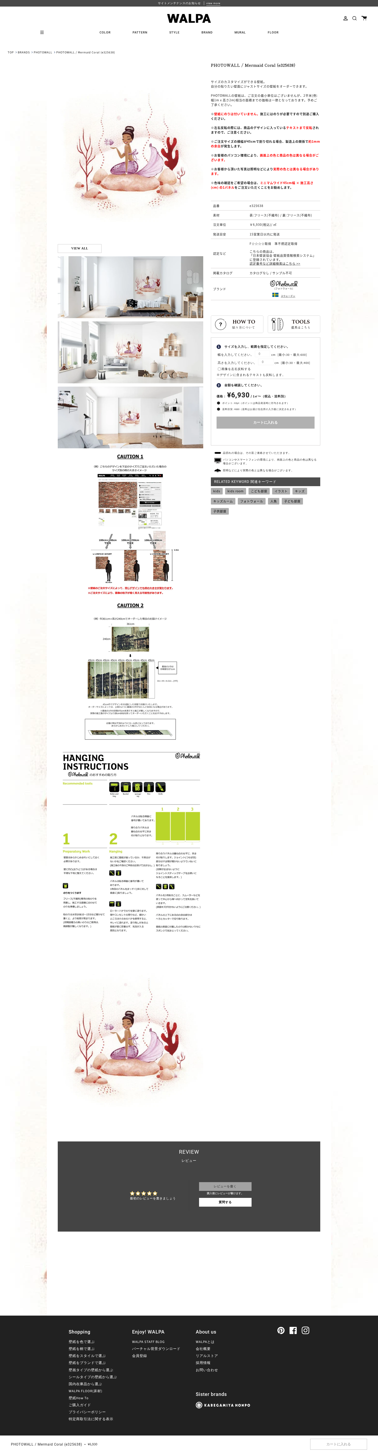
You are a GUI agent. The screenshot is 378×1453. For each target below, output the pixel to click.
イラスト (281, 491)
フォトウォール (251, 501)
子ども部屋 (292, 501)
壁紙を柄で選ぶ (82, 1348)
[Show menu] (43, 32)
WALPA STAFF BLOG (148, 1341)
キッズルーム (223, 501)
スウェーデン (288, 296)
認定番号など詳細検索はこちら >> (275, 263)
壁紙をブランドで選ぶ (87, 1362)
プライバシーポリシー (87, 1412)
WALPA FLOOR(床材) (85, 1391)
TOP (11, 52)
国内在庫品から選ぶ (85, 1384)
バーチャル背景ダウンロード (156, 1348)
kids (216, 491)
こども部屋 (259, 491)
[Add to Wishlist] (266, 436)
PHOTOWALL (43, 52)
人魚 (273, 501)
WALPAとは (205, 1341)
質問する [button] (225, 1202)
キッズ (300, 491)
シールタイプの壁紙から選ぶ (93, 1377)
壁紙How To (79, 1398)
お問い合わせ (207, 1370)
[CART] (364, 18)
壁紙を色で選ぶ (82, 1341)
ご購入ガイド (80, 1405)
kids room (236, 491)
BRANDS (24, 52)
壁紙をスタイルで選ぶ (87, 1355)
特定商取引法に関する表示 (91, 1419)
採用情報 (203, 1362)
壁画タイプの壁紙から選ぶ (91, 1370)
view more (213, 3)
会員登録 (139, 1355)
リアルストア (207, 1355)
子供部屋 (219, 511)
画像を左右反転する (236, 369)
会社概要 (203, 1348)
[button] (354, 18)
